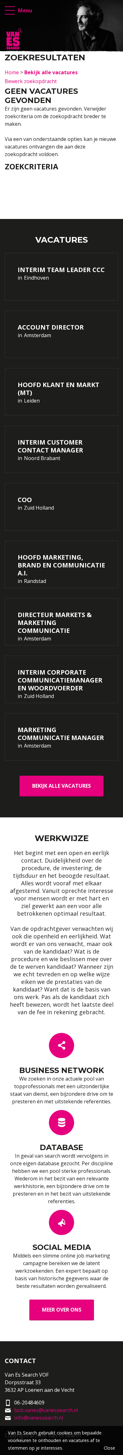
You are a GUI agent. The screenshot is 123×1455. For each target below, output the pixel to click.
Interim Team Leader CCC (61, 269)
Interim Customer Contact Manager (50, 446)
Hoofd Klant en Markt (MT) (58, 388)
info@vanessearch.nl (38, 1417)
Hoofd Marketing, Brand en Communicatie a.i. (61, 565)
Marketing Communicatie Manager (61, 733)
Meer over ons (61, 1309)
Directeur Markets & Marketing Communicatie (55, 622)
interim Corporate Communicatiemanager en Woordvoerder (60, 680)
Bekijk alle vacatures (61, 785)
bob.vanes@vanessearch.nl (46, 1410)
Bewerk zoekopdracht (31, 81)
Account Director (51, 327)
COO (25, 499)
